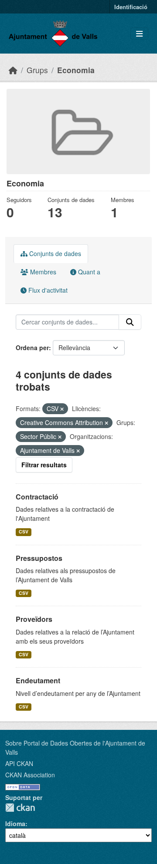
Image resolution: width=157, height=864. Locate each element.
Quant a (88, 271)
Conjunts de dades (54, 253)
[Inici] (13, 69)
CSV (23, 531)
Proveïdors (34, 619)
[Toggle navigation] (139, 33)
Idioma (15, 823)
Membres (42, 271)
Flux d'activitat (47, 290)
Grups (37, 69)
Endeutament (38, 680)
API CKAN (19, 763)
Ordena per (32, 347)
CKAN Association (30, 774)
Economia (76, 69)
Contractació (37, 497)
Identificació (130, 7)
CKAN (20, 807)
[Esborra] (62, 408)
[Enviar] (130, 322)
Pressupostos (39, 558)
